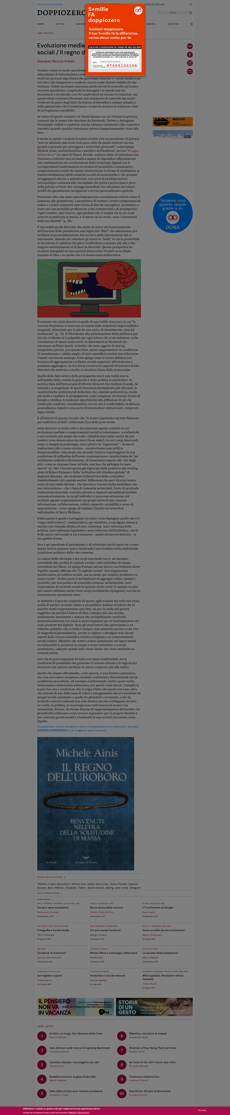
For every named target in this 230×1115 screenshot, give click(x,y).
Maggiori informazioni (78, 1112)
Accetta (202, 1110)
